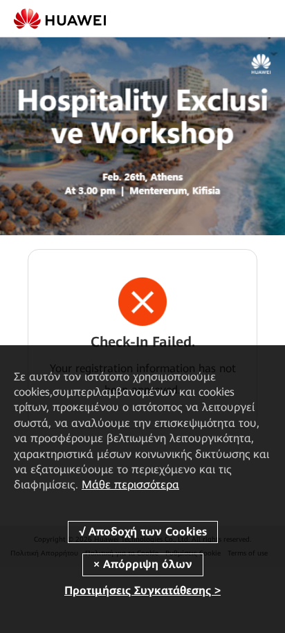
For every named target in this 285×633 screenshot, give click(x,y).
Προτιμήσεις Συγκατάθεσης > (142, 590)
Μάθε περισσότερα (130, 484)
